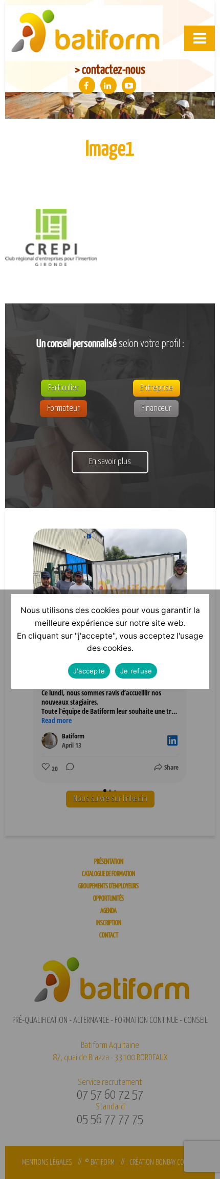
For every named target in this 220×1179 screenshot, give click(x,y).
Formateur (63, 408)
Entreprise (156, 388)
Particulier (63, 388)
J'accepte (89, 671)
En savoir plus (110, 461)
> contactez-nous (110, 70)
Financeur (156, 408)
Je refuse (136, 671)
